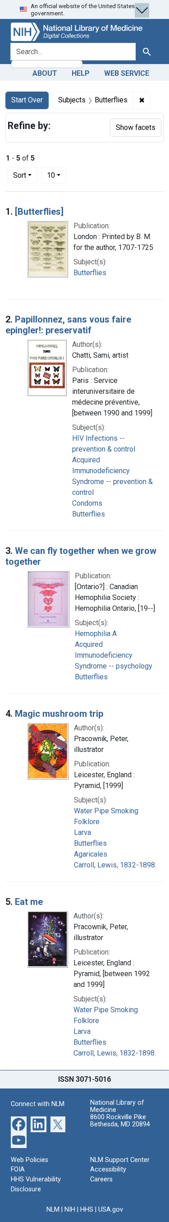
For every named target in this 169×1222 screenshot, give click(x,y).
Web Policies (29, 1160)
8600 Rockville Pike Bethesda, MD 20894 (120, 1120)
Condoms (87, 503)
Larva (82, 832)
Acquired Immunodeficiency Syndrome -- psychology (113, 655)
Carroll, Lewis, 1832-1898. (115, 865)
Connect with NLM (37, 1104)
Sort (19, 175)
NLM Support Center (120, 1160)
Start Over (27, 100)
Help (81, 73)
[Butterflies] (39, 211)
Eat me (29, 901)
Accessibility (108, 1169)
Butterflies (89, 272)
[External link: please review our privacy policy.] (19, 1123)
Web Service (126, 73)
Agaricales (90, 854)
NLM (52, 1209)
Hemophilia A (96, 633)
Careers (101, 1179)
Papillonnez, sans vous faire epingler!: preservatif (68, 325)
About (44, 73)
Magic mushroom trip (59, 713)
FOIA (18, 1169)
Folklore (87, 821)
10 (56, 175)
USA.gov (110, 1209)
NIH (69, 1209)
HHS (86, 1209)
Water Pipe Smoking (106, 811)
